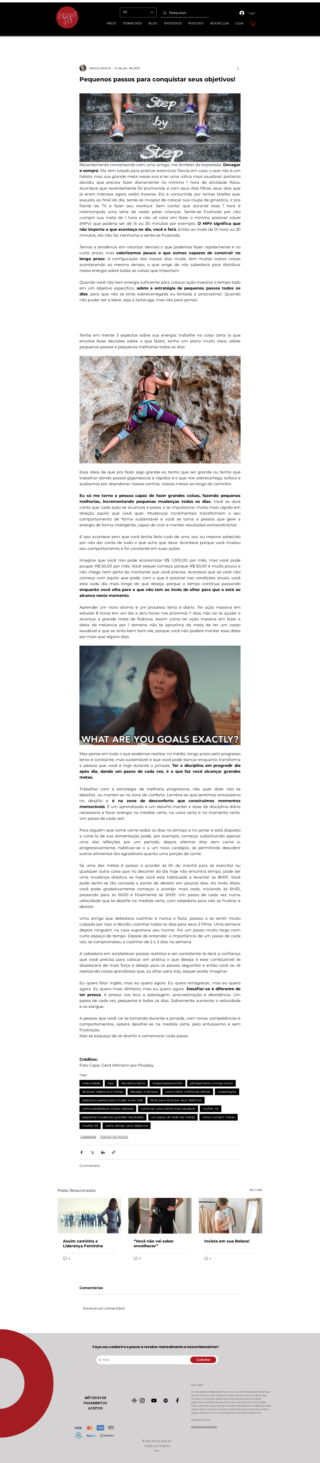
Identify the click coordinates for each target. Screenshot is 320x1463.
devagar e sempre (144, 1092)
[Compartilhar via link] (113, 1152)
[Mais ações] (238, 68)
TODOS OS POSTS (114, 1137)
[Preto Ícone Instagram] (142, 1400)
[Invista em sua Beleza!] (230, 1215)
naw (111, 1083)
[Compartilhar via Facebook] (81, 1152)
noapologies (227, 1092)
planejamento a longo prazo (211, 1083)
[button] (253, 23)
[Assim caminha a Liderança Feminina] (89, 1215)
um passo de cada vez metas (173, 1117)
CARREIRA (88, 1137)
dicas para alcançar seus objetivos (176, 1100)
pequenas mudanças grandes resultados (113, 1117)
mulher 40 (211, 1109)
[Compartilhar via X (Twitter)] (92, 1152)
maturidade (91, 1083)
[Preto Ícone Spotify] (165, 1400)
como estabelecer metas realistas (107, 1109)
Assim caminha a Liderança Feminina (83, 1243)
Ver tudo (255, 1190)
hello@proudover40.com (204, 1426)
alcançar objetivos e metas (102, 1092)
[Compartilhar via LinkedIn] (103, 1152)
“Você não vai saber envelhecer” (154, 1243)
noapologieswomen (167, 1083)
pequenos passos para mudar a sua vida (112, 1100)
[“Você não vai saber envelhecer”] (160, 1216)
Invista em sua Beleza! (226, 1241)
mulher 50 (90, 1126)
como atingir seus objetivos (126, 1126)
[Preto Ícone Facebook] (177, 1400)
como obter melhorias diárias (187, 1092)
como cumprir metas (218, 1117)
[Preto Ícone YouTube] (154, 1400)
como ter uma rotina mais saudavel (168, 1109)
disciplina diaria (133, 1083)
